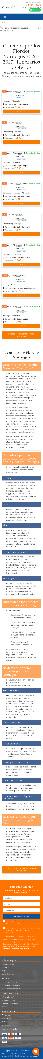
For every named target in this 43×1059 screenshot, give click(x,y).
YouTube (7, 1018)
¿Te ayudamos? (8, 997)
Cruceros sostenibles (10, 989)
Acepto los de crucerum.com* (22, 922)
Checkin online (8, 1007)
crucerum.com (25, 1050)
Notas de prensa (8, 974)
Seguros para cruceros (10, 1004)
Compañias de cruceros (11, 985)
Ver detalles (21, 111)
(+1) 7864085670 (33, 5)
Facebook (7, 1015)
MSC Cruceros (21, 97)
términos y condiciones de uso (26, 921)
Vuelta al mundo (8, 964)
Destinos (10, 23)
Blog (3, 971)
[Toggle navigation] (5, 16)
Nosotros (5, 967)
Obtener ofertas (22, 916)
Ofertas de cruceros (9, 982)
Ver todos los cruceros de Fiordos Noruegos (21, 335)
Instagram (7, 1025)
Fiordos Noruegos (22, 23)
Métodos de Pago (8, 1000)
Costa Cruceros (21, 128)
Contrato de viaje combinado (27, 1056)
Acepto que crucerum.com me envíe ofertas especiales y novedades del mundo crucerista (23, 930)
